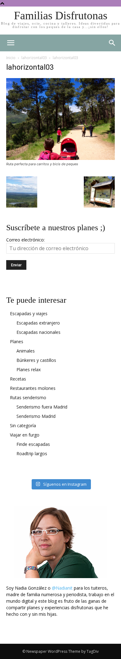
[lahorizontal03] (60, 158)
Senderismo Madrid (36, 416)
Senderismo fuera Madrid (41, 407)
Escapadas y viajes (28, 313)
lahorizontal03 (34, 57)
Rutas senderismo (28, 397)
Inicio (11, 57)
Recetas (18, 379)
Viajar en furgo (24, 435)
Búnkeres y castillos (36, 360)
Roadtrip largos (31, 453)
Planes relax (28, 369)
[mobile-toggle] (10, 43)
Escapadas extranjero (38, 323)
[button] (112, 43)
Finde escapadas (33, 444)
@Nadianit (62, 588)
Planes (16, 341)
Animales (25, 351)
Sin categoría (23, 425)
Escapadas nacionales (38, 332)
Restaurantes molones (33, 388)
